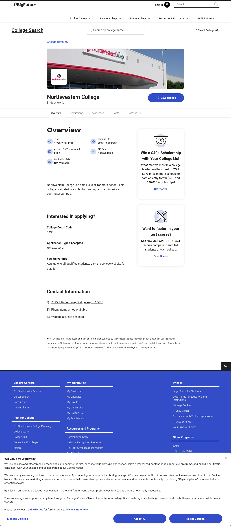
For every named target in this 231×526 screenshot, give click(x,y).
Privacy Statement (77, 509)
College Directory (57, 42)
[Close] (226, 458)
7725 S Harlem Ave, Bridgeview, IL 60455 (77, 302)
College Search (27, 30)
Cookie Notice (34, 509)
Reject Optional (195, 518)
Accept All (140, 518)
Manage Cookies (17, 518)
